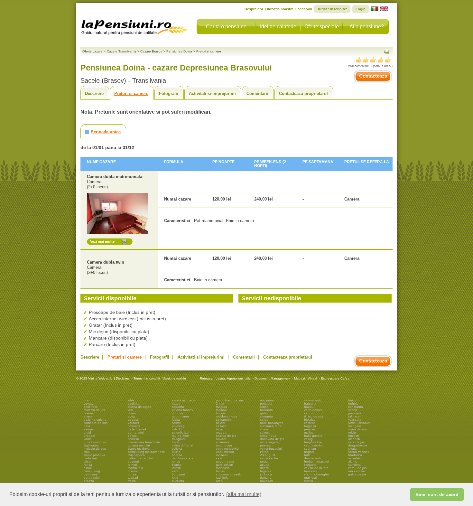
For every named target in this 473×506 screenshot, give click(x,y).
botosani (178, 474)
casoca (221, 426)
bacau (308, 406)
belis (87, 426)
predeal (89, 435)
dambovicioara (182, 458)
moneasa (223, 468)
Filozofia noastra (279, 9)
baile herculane (95, 419)
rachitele (222, 477)
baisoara (266, 410)
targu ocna (224, 445)
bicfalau (310, 419)
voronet (133, 423)
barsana (310, 403)
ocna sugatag (270, 442)
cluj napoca (136, 455)
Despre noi (254, 9)
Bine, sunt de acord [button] (437, 494)
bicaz (220, 429)
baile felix (90, 406)
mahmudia (135, 468)
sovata (89, 403)
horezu (177, 455)
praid (87, 432)
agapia (133, 419)
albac (88, 468)
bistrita (176, 464)
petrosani (90, 474)
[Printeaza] (386, 51)
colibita (177, 448)
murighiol (178, 439)
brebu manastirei (316, 461)
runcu (176, 461)
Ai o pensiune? (366, 26)
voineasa (222, 442)
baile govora (313, 435)
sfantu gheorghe (316, 474)
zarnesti (89, 429)
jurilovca (266, 474)
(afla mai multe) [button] (243, 494)
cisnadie (310, 464)
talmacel (354, 416)
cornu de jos (357, 468)
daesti (264, 468)
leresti (176, 468)
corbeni (133, 439)
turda (264, 461)
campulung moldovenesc (146, 452)
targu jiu (310, 426)
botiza (132, 435)
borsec (221, 413)
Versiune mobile (174, 378)
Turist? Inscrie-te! (332, 9)
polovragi (178, 426)
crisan (88, 461)
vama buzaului (271, 448)
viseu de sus (357, 429)
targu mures (181, 416)
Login (361, 9)
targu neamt (225, 461)
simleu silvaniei (359, 423)
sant (175, 471)
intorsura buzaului (229, 474)
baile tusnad (137, 429)
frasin (132, 481)
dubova (177, 413)
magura (221, 406)
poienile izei (180, 432)
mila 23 (177, 429)
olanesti (354, 439)
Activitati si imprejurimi (212, 93)
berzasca (311, 471)
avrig (131, 416)
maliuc (308, 432)
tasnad (133, 477)
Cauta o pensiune (226, 26)
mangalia (355, 426)
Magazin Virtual (305, 378)
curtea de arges (139, 406)
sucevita (178, 481)
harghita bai (313, 442)
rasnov (89, 413)
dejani (220, 423)
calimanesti (312, 400)
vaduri (308, 413)
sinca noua (268, 435)
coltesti (265, 432)
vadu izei (90, 458)
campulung (92, 471)
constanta (355, 406)
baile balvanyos (271, 423)
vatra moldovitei (227, 448)
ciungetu (266, 416)
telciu (352, 432)
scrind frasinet (358, 452)
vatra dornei (313, 410)
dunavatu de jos (272, 439)
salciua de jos (226, 435)
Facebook (303, 9)
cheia (132, 413)
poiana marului (139, 445)
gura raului (91, 477)
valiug (308, 439)
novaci (221, 439)
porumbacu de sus (230, 400)
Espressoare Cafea (335, 378)
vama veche (269, 458)
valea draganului (140, 458)
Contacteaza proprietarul (303, 93)
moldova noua (226, 416)
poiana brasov (182, 410)
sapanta (178, 406)
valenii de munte (316, 468)
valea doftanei (182, 445)
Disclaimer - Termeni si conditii (138, 378)
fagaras (265, 471)
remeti (132, 464)
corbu (264, 419)
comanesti (223, 419)
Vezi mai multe (102, 241)
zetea (264, 452)
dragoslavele (357, 445)
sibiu (87, 452)
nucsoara (267, 400)
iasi (130, 410)
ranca (88, 464)
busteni (133, 461)
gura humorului (95, 442)
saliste (176, 423)
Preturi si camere (131, 93)
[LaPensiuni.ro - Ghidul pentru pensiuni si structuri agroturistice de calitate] (134, 25)
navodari (266, 481)
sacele (353, 410)
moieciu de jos (94, 410)
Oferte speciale (321, 26)
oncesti (353, 435)
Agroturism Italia (239, 378)
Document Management (272, 378)
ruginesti (310, 477)
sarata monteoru (184, 400)
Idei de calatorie (278, 26)
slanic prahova (94, 455)
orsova (133, 471)
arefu (220, 481)
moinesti (222, 455)
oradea (221, 432)
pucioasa (355, 413)
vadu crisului (313, 445)
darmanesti (312, 458)
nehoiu (353, 403)
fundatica (355, 455)
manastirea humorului (144, 442)
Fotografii (168, 93)
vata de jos (356, 442)
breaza (89, 481)
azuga (264, 464)
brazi (175, 442)
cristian (353, 448)
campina (354, 464)
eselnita (133, 403)
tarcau (220, 471)
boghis (309, 452)
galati (264, 413)
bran (87, 400)
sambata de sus (95, 423)
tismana (266, 477)
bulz (307, 455)
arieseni (89, 416)
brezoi (352, 400)
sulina (176, 452)
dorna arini (136, 432)
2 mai (220, 403)
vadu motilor (225, 452)
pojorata (266, 403)
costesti (309, 423)
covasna (134, 426)
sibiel (131, 400)
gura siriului (224, 464)
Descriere (94, 93)
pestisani (266, 445)
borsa (132, 474)
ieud (175, 477)
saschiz (221, 458)
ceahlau (310, 448)
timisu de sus (313, 416)
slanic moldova (139, 448)
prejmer (309, 429)
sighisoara (91, 445)
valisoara (354, 419)
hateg (176, 403)
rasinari (221, 410)
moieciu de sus (95, 448)
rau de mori (180, 435)
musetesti (355, 458)
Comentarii (257, 93)
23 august (267, 455)
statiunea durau (271, 426)
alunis (352, 461)
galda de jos (357, 474)
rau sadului (356, 471)
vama (88, 439)
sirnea (308, 481)
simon (264, 406)
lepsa (176, 419)
